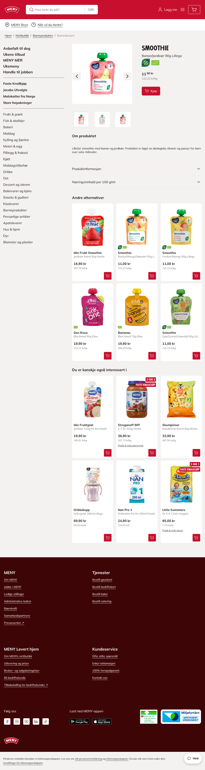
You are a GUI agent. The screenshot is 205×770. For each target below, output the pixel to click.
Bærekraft (10, 608)
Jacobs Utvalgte (15, 90)
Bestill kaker (100, 594)
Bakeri (8, 127)
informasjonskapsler (117, 758)
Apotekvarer (12, 223)
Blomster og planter (18, 242)
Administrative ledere (17, 601)
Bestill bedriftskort (104, 587)
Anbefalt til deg (16, 48)
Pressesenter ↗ (14, 623)
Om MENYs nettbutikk (18, 656)
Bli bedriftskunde (15, 678)
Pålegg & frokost (15, 153)
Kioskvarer (11, 204)
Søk (91, 10)
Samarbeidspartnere (17, 615)
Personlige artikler (16, 217)
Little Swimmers (173, 510)
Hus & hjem (11, 229)
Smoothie (125, 253)
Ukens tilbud (14, 54)
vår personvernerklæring (88, 758)
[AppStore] (102, 721)
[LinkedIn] (36, 721)
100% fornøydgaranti (105, 670)
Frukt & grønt (13, 114)
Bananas (124, 333)
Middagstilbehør (15, 165)
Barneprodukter (15, 210)
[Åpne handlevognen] (194, 9)
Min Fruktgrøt (83, 425)
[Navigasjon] (182, 9)
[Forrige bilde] (77, 76)
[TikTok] (45, 721)
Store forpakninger (17, 103)
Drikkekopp (82, 510)
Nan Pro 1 (125, 510)
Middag (9, 133)
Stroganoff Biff (129, 425)
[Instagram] (17, 721)
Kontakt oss (100, 678)
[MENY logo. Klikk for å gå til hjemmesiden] (12, 9)
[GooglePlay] (79, 721)
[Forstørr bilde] (102, 74)
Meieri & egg (12, 146)
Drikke (8, 172)
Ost (5, 178)
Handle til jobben (18, 72)
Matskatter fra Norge (19, 96)
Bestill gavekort (102, 579)
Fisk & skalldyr (14, 121)
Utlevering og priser (16, 663)
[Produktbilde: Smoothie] (81, 119)
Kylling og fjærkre (16, 140)
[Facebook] (7, 721)
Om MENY (10, 579)
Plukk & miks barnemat (130, 445)
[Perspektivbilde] (123, 119)
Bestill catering (101, 601)
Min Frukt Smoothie (88, 253)
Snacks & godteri (15, 197)
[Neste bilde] (127, 76)
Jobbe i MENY (12, 587)
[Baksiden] (102, 119)
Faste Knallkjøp (15, 83)
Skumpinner (170, 425)
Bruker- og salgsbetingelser (21, 670)
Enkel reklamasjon (103, 663)
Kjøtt (6, 159)
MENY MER (13, 60)
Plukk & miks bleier (172, 530)
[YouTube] (26, 721)
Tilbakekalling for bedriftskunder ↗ (26, 685)
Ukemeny (11, 66)
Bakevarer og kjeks (17, 191)
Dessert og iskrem (16, 185)
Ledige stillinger (14, 594)
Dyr (6, 236)
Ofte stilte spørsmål (105, 656)
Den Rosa (80, 333)
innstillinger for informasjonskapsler (23, 762)
